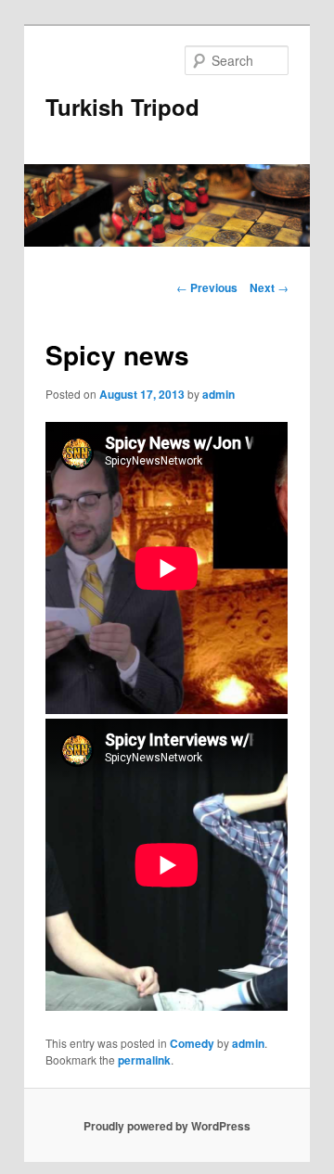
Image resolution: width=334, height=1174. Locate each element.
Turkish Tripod (122, 106)
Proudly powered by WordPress (167, 1125)
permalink (144, 1060)
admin (218, 394)
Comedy (192, 1043)
